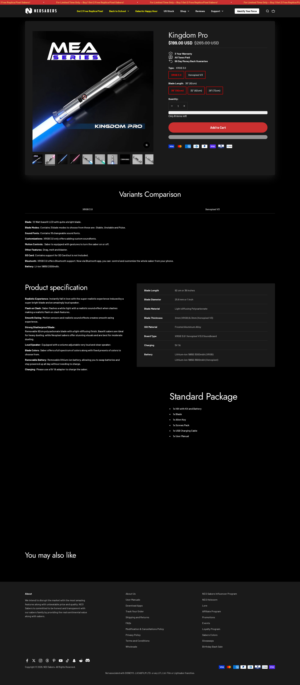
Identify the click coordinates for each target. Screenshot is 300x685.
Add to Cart (218, 127)
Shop (183, 10)
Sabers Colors (210, 634)
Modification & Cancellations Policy (145, 628)
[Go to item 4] (75, 159)
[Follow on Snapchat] (74, 660)
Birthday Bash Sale (212, 646)
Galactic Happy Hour (146, 10)
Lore (204, 605)
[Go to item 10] (150, 159)
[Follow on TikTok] (67, 660)
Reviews (200, 10)
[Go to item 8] (125, 159)
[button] (218, 138)
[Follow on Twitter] (34, 660)
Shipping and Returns (137, 617)
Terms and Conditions (138, 640)
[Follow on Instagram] (40, 660)
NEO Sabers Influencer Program (219, 593)
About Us (131, 593)
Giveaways (208, 640)
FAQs (128, 622)
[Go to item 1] (37, 159)
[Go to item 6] (100, 159)
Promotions (208, 617)
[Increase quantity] (184, 106)
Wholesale (131, 646)
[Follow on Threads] (47, 660)
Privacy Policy (133, 634)
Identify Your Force (247, 11)
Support (215, 10)
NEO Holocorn (210, 599)
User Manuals (133, 599)
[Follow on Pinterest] (54, 660)
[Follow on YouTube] (61, 660)
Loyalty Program (211, 628)
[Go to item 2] (50, 159)
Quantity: (173, 98)
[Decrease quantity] (172, 106)
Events (206, 622)
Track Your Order (135, 611)
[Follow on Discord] (87, 660)
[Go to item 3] (63, 159)
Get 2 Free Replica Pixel (90, 10)
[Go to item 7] (113, 159)
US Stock (169, 10)
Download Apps (134, 605)
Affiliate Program (211, 611)
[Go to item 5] (87, 159)
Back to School (117, 10)
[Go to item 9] (137, 159)
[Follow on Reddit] (81, 660)
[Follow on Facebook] (27, 660)
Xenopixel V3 (212, 209)
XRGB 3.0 (87, 209)
